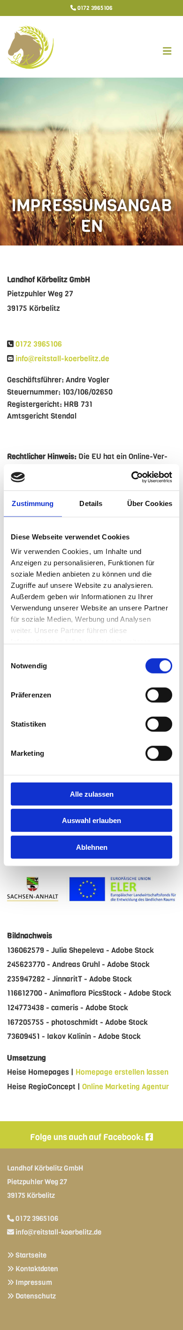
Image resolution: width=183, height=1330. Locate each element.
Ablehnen (91, 847)
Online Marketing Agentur (125, 1087)
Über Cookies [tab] (149, 503)
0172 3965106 (95, 8)
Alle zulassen (92, 794)
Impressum (33, 1282)
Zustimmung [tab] (32, 503)
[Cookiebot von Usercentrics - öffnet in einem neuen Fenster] (131, 477)
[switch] (158, 694)
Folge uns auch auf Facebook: (91, 1137)
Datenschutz (35, 1296)
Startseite (30, 1255)
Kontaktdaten (36, 1269)
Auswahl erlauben (91, 820)
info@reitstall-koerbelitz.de (62, 359)
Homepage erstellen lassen (122, 1072)
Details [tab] (90, 503)
